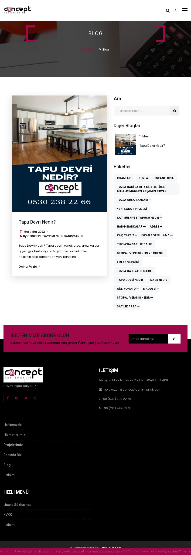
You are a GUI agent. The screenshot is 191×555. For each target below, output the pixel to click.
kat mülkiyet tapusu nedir (138, 218)
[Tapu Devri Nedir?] (59, 153)
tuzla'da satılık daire (134, 244)
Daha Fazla (28, 266)
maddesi (149, 289)
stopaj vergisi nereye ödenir (140, 253)
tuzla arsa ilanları (132, 200)
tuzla (143, 178)
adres (154, 226)
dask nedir (158, 280)
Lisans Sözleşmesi (17, 505)
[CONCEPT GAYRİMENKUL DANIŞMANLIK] (17, 10)
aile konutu (126, 289)
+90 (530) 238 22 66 (116, 399)
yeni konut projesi (132, 209)
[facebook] (7, 398)
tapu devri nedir (130, 280)
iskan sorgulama (155, 235)
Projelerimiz (13, 445)
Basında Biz (12, 455)
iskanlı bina (164, 178)
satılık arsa (126, 306)
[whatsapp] (35, 398)
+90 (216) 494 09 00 (117, 408)
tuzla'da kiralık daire (134, 271)
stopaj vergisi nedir (133, 298)
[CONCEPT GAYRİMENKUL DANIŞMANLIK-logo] (23, 374)
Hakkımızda (12, 425)
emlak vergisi (128, 262)
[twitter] (26, 398)
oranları (124, 178)
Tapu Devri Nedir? (37, 222)
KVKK (7, 515)
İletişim (9, 475)
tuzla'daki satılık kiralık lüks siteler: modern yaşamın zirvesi (142, 189)
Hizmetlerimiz (14, 435)
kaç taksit (125, 235)
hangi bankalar (130, 226)
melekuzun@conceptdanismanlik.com (132, 389)
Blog (7, 465)
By (53, 236)
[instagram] (17, 398)
